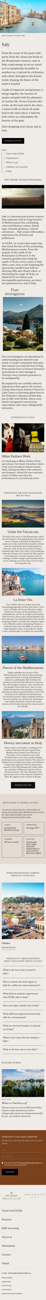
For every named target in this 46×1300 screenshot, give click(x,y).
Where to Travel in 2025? (14, 1103)
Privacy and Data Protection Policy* (29, 1163)
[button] (7, 825)
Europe (18, 35)
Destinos (11, 35)
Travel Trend (6, 1099)
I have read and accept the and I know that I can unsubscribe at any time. (23, 1164)
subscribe (9, 1172)
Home (4, 35)
